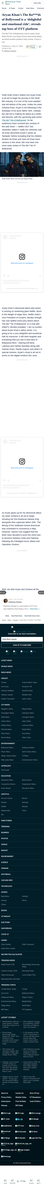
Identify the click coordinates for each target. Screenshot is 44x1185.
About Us (4, 1102)
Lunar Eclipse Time (29, 984)
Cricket (20, 8)
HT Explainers (27, 1019)
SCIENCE (4, 872)
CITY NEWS (5, 714)
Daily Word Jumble (8, 958)
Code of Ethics (35, 1111)
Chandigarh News (7, 722)
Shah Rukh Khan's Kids (32, 616)
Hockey (4, 910)
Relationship (5, 820)
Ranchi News (6, 747)
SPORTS (4, 901)
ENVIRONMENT (7, 866)
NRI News (5, 1019)
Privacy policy (6, 1107)
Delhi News (5, 726)
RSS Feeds (19, 1115)
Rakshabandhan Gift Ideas (10, 988)
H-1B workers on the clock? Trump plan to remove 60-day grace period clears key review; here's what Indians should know (31, 1046)
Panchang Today (28, 980)
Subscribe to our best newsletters (22, 643)
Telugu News (5, 1015)
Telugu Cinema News (8, 765)
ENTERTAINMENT (8, 753)
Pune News (26, 743)
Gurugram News (28, 726)
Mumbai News (6, 739)
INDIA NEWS (6, 682)
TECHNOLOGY (6, 896)
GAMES (4, 950)
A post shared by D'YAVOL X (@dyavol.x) (22, 493)
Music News (5, 761)
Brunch (24, 808)
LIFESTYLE (5, 803)
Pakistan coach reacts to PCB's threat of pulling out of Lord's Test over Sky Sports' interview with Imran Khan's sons (10, 1076)
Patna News (5, 743)
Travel (24, 820)
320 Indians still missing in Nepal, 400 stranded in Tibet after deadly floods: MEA (10, 1061)
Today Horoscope (7, 984)
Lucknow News (27, 735)
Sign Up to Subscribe (22, 654)
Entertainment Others (30, 769)
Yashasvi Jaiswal (7, 704)
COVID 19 (5, 944)
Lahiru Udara (26, 708)
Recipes (25, 816)
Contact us (19, 1102)
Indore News (5, 730)
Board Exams (27, 789)
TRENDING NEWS (8, 970)
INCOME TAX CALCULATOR (11, 964)
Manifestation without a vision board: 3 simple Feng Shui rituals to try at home (10, 1033)
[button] (2, 3)
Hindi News (26, 1015)
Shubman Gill (27, 696)
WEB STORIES (6, 830)
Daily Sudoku (6, 954)
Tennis (24, 910)
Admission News (7, 789)
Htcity (7, 616)
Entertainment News (8, 1011)
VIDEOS (4, 854)
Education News (28, 798)
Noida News (26, 739)
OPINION (4, 878)
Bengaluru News (7, 718)
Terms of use (34, 1102)
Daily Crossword (28, 954)
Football (25, 906)
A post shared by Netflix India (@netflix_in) (22, 288)
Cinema (15, 620)
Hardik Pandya (27, 700)
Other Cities (26, 747)
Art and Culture (6, 808)
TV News (25, 765)
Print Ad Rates (20, 1111)
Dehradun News (28, 722)
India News (30, 8)
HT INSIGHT (5, 926)
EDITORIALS (6, 884)
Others (3, 914)
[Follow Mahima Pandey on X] (19, 51)
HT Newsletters (35, 1107)
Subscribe (37, 3)
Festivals (25, 812)
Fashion (4, 812)
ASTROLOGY (6, 775)
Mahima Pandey (10, 51)
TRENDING (5, 836)
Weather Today (20, 1107)
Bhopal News (27, 718)
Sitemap (4, 1115)
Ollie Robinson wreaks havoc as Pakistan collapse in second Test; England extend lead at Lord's (31, 1062)
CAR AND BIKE (7, 890)
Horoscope (5, 779)
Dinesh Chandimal (7, 708)
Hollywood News (28, 757)
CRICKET (4, 688)
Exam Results (6, 798)
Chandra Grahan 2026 (9, 980)
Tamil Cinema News (29, 761)
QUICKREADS (6, 938)
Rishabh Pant (27, 704)
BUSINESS (5, 842)
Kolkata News (6, 735)
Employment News (29, 793)
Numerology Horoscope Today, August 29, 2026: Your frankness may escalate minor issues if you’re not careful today (10, 1047)
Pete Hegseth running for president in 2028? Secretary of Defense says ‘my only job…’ (31, 1033)
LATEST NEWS (6, 670)
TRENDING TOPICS (8, 994)
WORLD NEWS (7, 676)
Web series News (7, 769)
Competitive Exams (8, 793)
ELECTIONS (5, 932)
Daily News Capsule (9, 648)
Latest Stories (8, 1027)
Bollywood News (7, 757)
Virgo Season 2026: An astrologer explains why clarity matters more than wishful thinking (31, 1075)
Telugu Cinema (27, 1007)
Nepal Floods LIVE (7, 974)
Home (4, 8)
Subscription (5, 1111)
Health (3, 816)
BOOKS (4, 920)
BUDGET (4, 860)
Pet (2, 824)
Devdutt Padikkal (7, 700)
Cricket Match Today (29, 692)
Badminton (5, 906)
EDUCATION (6, 785)
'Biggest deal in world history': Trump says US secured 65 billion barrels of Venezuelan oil (10, 1089)
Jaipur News (26, 730)
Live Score (5, 696)
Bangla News (26, 1011)
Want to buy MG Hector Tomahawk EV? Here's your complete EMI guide (31, 1089)
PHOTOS (4, 848)
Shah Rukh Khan (16, 616)
